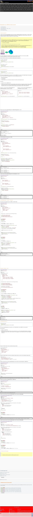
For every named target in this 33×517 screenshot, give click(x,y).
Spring (21, 4)
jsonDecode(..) (4, 27)
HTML (10, 9)
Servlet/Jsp (14, 4)
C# (25, 6)
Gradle (11, 4)
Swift (23, 6)
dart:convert (4, 26)
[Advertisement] (16, 18)
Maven (9, 4)
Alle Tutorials (2, 4)
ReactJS (1, 9)
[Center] (32, 515)
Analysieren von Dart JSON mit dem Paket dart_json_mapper (11, 44)
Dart (31, 6)
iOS (18, 6)
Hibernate (28, 4)
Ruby (29, 6)
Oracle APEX (9, 7)
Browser (21, 9)
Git (23, 9)
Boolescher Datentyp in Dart (5, 472)
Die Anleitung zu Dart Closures (5, 474)
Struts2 (25, 4)
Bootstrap (15, 9)
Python (21, 6)
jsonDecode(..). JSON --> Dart (6, 28)
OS (18, 9)
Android (16, 6)
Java (5, 4)
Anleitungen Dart (4, 470)
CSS (12, 9)
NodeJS (29, 7)
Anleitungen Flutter (4, 479)
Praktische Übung (4, 30)
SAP (25, 9)
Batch (1, 7)
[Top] (32, 513)
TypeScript (25, 7)
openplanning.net (12, 511)
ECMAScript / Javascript (19, 7)
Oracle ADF (12, 6)
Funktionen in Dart (3, 473)
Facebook (3, 510)
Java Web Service (2, 6)
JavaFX (7, 6)
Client (15, 7)
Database (4, 7)
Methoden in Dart (3, 475)
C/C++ (27, 6)
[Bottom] (32, 516)
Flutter (4, 9)
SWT (9, 6)
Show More (2, 477)
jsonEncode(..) (4, 29)
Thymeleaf (18, 4)
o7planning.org (12, 510)
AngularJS (7, 9)
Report (12, 7)
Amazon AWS (29, 9)
